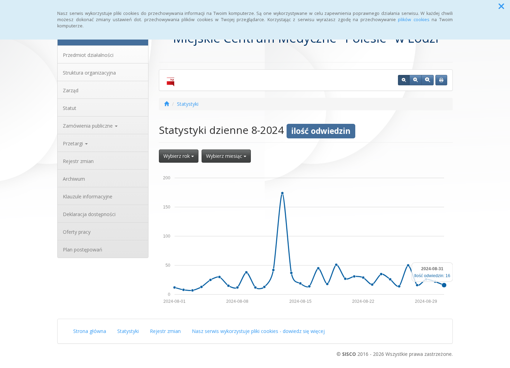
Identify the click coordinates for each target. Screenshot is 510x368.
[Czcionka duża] (427, 80)
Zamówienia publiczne (88, 125)
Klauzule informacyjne (87, 196)
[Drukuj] (441, 80)
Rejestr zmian (78, 161)
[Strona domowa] (166, 104)
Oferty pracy (77, 232)
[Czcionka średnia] (415, 80)
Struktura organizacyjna (89, 72)
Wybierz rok (177, 156)
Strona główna (89, 331)
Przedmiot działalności (88, 55)
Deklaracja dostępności (89, 214)
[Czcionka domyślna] (404, 80)
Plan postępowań (82, 249)
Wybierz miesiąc (225, 156)
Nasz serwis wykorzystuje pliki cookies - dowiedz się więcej (258, 331)
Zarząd (70, 90)
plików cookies (414, 20)
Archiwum (74, 179)
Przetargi (73, 143)
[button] (501, 6)
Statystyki (187, 104)
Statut (69, 108)
